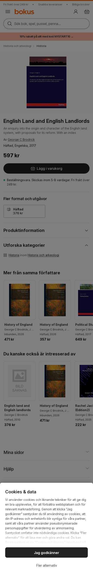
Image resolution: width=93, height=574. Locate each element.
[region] (46, 528)
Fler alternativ (46, 565)
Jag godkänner (46, 553)
